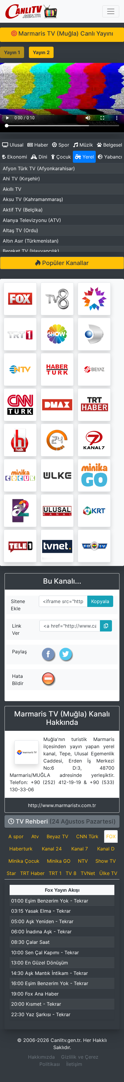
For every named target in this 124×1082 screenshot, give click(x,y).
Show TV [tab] (105, 861)
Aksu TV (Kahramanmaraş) (33, 199)
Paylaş (19, 652)
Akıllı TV (12, 189)
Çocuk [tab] (63, 157)
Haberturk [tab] (21, 849)
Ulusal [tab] (15, 145)
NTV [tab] (83, 861)
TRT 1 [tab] (55, 873)
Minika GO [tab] (58, 861)
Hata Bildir (17, 679)
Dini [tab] (42, 157)
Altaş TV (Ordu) (20, 230)
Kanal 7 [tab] (79, 849)
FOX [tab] (111, 836)
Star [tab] (11, 873)
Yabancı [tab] (112, 157)
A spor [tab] (15, 836)
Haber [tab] (40, 145)
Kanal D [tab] (106, 849)
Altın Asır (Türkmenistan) (31, 241)
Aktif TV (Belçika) (23, 210)
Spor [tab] (63, 145)
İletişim (74, 1064)
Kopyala (98, 600)
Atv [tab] (35, 836)
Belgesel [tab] (112, 145)
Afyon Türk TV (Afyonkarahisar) (39, 168)
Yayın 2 (41, 52)
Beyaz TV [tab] (57, 836)
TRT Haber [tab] (32, 873)
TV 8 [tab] (71, 873)
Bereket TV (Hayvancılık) (31, 251)
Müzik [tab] (85, 145)
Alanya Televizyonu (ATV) (32, 220)
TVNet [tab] (88, 873)
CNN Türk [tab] (87, 836)
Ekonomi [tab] (16, 157)
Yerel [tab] (87, 157)
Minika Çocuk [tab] (23, 861)
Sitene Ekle (18, 604)
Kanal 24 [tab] (52, 849)
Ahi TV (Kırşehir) (21, 179)
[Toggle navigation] (110, 11)
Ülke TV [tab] (108, 873)
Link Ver (16, 629)
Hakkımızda (41, 1057)
